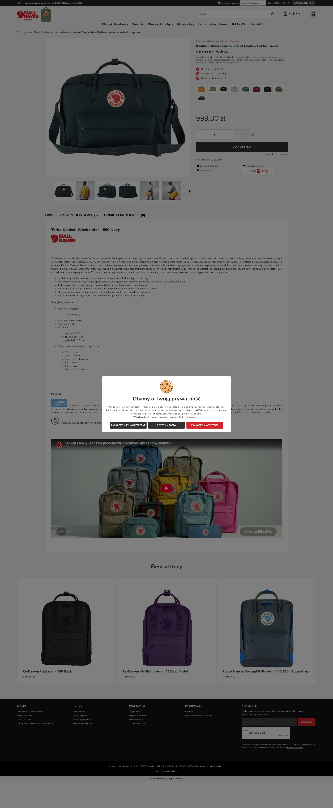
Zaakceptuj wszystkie (204, 425)
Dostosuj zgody (166, 425)
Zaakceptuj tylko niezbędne (128, 425)
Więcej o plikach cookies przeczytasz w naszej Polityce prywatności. (166, 417)
